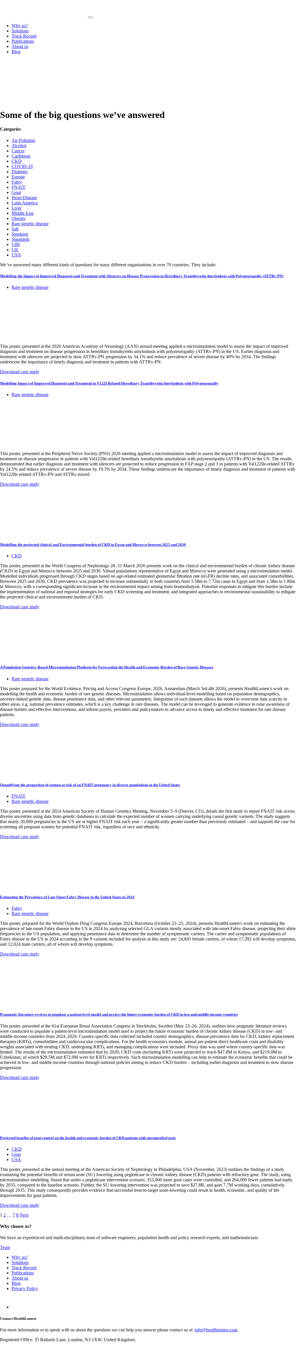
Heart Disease (24, 197)
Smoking (20, 234)
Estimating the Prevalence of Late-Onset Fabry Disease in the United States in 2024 (67, 897)
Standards (20, 239)
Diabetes (19, 171)
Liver (16, 208)
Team (5, 1247)
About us (20, 46)
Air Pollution (23, 140)
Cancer (18, 150)
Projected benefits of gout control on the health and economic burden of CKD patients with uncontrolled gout (87, 1138)
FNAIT (18, 187)
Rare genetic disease (30, 223)
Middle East (23, 213)
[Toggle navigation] (90, 17)
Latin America (25, 202)
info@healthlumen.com (216, 1329)
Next (24, 1215)
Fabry (17, 182)
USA (16, 254)
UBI (16, 244)
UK (15, 249)
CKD (17, 161)
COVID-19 (22, 166)
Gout (16, 192)
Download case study (19, 371)
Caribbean (21, 156)
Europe (18, 176)
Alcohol (19, 145)
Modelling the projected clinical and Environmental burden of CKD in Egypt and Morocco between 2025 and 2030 (93, 544)
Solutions (20, 30)
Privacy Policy (25, 1288)
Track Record (24, 36)
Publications (23, 41)
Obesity (19, 218)
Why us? (20, 25)
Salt (15, 228)
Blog (16, 51)
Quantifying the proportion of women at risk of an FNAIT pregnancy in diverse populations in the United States (90, 785)
